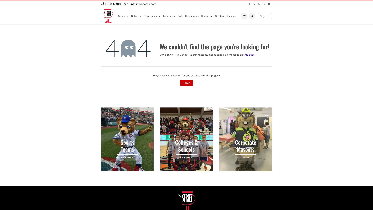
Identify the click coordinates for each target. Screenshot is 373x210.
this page (249, 54)
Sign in (264, 16)
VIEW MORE (127, 157)
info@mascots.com (143, 4)
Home (186, 82)
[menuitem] (123, 16)
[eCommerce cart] (244, 16)
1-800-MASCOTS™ (116, 4)
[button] (252, 16)
